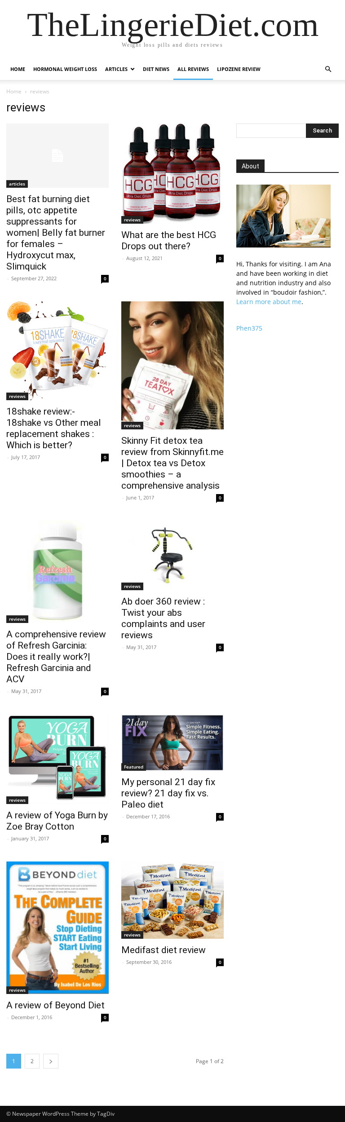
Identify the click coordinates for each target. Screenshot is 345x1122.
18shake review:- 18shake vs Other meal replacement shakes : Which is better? (53, 428)
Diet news (156, 69)
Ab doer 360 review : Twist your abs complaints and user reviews (163, 618)
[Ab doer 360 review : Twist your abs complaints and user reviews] (172, 555)
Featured (133, 767)
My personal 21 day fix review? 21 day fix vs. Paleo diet (168, 793)
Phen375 (249, 328)
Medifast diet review (163, 950)
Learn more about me (268, 301)
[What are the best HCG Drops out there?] (172, 174)
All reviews (193, 69)
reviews (132, 219)
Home (17, 69)
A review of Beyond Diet (55, 1005)
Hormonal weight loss (65, 69)
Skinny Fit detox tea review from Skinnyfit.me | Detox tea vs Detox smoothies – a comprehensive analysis (172, 463)
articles (17, 184)
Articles (116, 69)
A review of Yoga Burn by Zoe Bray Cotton (57, 821)
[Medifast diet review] (172, 899)
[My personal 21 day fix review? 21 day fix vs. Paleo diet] (172, 742)
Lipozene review (239, 69)
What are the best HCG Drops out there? (168, 241)
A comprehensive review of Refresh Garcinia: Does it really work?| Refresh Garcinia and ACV (56, 657)
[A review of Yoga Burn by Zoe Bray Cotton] (57, 759)
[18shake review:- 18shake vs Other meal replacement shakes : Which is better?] (57, 350)
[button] (328, 69)
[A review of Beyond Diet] (57, 927)
